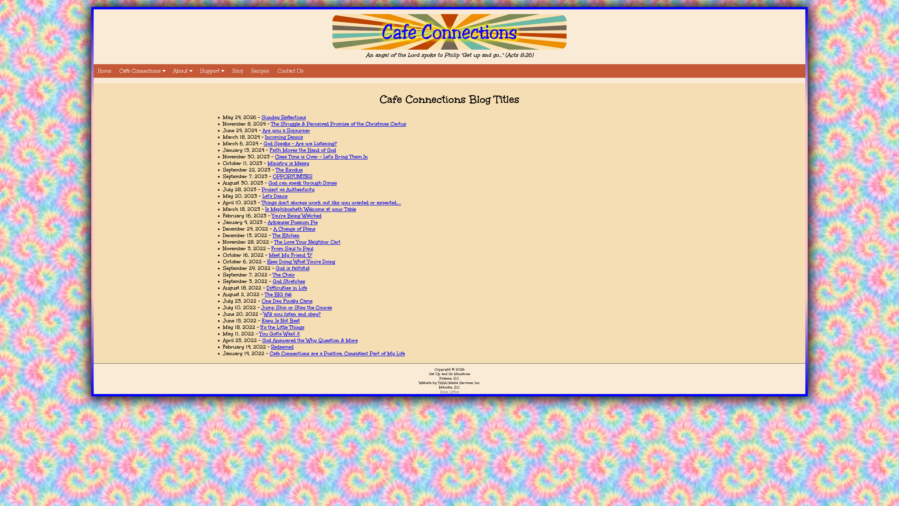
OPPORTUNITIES (293, 176)
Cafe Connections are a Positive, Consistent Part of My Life (337, 353)
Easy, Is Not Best (281, 320)
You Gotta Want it (279, 334)
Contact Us (291, 70)
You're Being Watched (296, 215)
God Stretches (289, 281)
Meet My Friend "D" (290, 255)
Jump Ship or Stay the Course (296, 307)
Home (104, 70)
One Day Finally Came (287, 301)
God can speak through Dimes (303, 183)
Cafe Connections (140, 70)
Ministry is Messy (288, 163)
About (181, 70)
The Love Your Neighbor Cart (307, 242)
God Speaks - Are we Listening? (300, 143)
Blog (237, 70)
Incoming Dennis (284, 137)
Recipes (260, 70)
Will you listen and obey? (292, 314)
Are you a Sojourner (286, 130)
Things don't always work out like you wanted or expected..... (331, 202)
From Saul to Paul (292, 248)
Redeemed (282, 347)
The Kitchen (286, 235)
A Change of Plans (294, 229)
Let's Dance (274, 196)
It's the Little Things (282, 327)
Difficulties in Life (287, 288)
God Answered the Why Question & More (310, 340)
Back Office (449, 392)
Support (210, 70)
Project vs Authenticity (288, 189)
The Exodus (289, 170)
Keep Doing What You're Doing (301, 261)
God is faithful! (292, 268)
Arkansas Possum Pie (293, 222)
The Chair (284, 275)
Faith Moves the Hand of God (303, 150)
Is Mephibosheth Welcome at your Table (310, 209)
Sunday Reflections (284, 117)
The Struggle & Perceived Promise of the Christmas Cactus (338, 124)
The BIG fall (278, 294)
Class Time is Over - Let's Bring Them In (321, 156)
